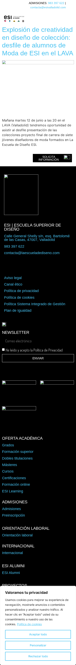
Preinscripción (13, 515)
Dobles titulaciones (17, 458)
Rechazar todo (38, 656)
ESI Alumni (11, 573)
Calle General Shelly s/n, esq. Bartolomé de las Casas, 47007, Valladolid (37, 238)
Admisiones (11, 509)
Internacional (12, 553)
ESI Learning (12, 491)
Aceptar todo (38, 634)
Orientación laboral (17, 535)
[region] (38, 625)
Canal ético (13, 284)
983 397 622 (56, 3)
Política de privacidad (21, 291)
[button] (45, 18)
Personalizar (38, 645)
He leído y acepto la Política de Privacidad (34, 350)
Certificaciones (14, 478)
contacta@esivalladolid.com (48, 7)
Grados (8, 445)
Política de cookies (29, 624)
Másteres (9, 465)
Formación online (16, 484)
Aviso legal (13, 278)
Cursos (8, 471)
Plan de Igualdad (17, 310)
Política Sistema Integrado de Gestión (34, 304)
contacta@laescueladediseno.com (32, 253)
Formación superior (17, 452)
